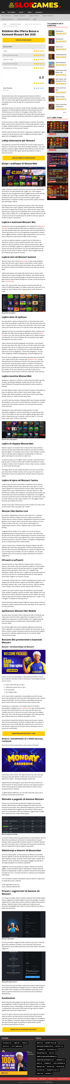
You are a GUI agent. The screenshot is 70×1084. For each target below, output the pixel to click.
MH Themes (49, 1082)
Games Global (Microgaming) (47, 1056)
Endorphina (42, 1053)
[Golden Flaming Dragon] (57, 192)
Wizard (48, 1073)
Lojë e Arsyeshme (32, 1078)
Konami (47, 1063)
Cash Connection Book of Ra (61, 71)
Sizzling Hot (59, 39)
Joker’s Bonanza (54, 163)
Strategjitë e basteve (23, 19)
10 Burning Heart (61, 54)
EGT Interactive (9, 281)
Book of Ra (59, 47)
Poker (29, 12)
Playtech (40, 1070)
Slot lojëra (11, 12)
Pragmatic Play (32, 359)
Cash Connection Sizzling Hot (61, 105)
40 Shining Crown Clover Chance (56, 131)
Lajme (34, 19)
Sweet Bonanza (61, 62)
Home (3, 12)
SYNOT (40, 1073)
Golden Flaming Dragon (56, 195)
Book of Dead (60, 97)
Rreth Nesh (43, 1078)
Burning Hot (59, 31)
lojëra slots (23, 261)
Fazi (51, 1053)
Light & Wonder (59, 1063)
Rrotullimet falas (25, 708)
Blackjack (39, 12)
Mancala (41, 1066)
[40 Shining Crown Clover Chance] (57, 129)
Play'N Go (60, 1066)
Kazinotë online (33, 15)
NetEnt (50, 1066)
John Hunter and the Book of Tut (61, 80)
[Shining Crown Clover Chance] (57, 145)
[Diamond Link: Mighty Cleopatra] (57, 176)
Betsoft (59, 1046)
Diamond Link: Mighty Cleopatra (56, 178)
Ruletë (21, 12)
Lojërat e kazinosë (47, 15)
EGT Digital (52, 1049)
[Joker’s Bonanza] (57, 160)
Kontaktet (51, 1078)
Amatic (40, 1043)
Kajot (39, 1063)
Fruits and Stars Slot (61, 89)
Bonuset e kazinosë (19, 15)
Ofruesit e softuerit (7, 19)
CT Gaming (41, 1049)
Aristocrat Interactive (45, 1046)
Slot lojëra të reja (54, 118)
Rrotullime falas (6, 15)
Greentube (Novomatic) (45, 1060)
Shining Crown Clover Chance (55, 146)
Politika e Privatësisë (63, 1078)
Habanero (60, 1060)
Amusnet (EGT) (50, 1043)
